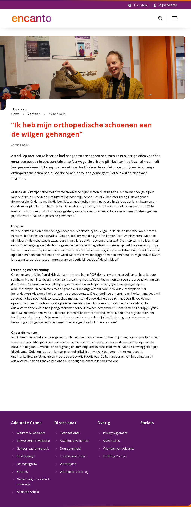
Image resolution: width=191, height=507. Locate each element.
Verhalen (34, 114)
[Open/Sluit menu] (175, 18)
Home (15, 114)
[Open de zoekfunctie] (160, 18)
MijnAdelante (168, 5)
